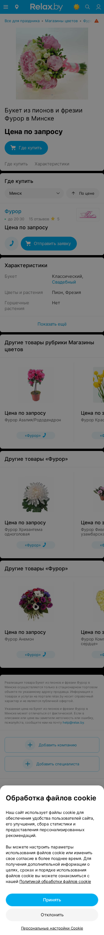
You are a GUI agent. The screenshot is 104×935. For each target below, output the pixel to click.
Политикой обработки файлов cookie (55, 881)
